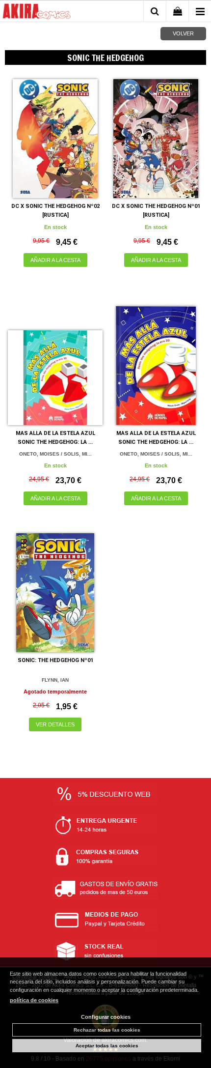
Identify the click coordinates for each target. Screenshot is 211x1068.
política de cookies (34, 1000)
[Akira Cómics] (36, 13)
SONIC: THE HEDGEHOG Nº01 (55, 660)
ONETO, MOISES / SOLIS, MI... (55, 454)
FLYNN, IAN (55, 680)
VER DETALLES (55, 724)
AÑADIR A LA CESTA (55, 260)
